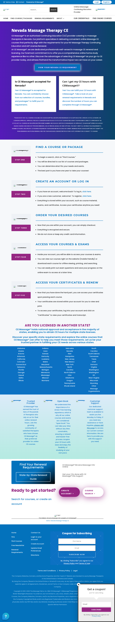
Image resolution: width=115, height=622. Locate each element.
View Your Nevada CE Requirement (57, 67)
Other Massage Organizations (94, 388)
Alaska (21, 351)
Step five (20, 295)
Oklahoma (69, 378)
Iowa (45, 351)
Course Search (89, 492)
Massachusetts (46, 367)
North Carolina (69, 368)
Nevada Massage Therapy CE (60, 521)
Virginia (94, 367)
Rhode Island (69, 386)
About (59, 18)
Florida (21, 370)
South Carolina (93, 349)
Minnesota (45, 372)
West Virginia (94, 378)
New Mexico (69, 362)
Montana (45, 380)
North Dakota (69, 372)
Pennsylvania (69, 383)
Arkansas (21, 356)
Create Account (66, 492)
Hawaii (21, 375)
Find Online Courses (102, 18)
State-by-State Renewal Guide (33, 476)
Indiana (45, 348)
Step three (21, 228)
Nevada (69, 351)
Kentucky (45, 356)
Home (5, 18)
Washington (94, 370)
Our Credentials (81, 18)
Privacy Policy (69, 563)
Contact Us (35, 532)
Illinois (21, 380)
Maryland (45, 364)
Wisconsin (94, 380)
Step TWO (20, 194)
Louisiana (45, 359)
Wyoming (94, 383)
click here (86, 191)
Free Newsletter (17, 545)
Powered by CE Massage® (34, 2)
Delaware (21, 367)
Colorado (21, 362)
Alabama (21, 348)
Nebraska (70, 348)
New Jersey (69, 359)
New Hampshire (69, 355)
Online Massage (81, 7)
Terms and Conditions (47, 571)
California (21, 359)
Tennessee (94, 356)
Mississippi (45, 375)
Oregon (69, 380)
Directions (35, 555)
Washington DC (94, 373)
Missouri (45, 378)
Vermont (93, 364)
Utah (94, 362)
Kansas (45, 354)
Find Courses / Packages (21, 18)
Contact (21, 2)
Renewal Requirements (44, 18)
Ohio (70, 375)
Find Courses (16, 541)
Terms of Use (10, 2)
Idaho (21, 378)
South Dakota (94, 354)
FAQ (13, 537)
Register (106, 2)
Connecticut (21, 364)
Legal (75, 571)
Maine (45, 362)
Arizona (21, 354)
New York (69, 364)
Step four (20, 257)
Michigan (45, 370)
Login (97, 2)
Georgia (21, 372)
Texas (94, 359)
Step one (20, 160)
